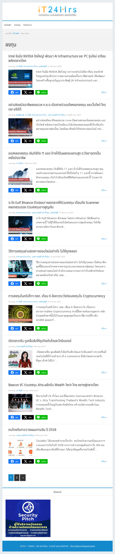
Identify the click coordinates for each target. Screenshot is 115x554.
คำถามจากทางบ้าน (30, 66)
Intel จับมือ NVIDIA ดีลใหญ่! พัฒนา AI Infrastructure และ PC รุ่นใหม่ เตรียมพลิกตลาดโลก (57, 58)
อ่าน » (104, 92)
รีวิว (67, 546)
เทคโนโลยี (43, 66)
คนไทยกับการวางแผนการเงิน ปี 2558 (32, 429)
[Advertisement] (80, 518)
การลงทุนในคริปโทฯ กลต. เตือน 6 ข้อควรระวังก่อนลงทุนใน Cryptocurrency (56, 296)
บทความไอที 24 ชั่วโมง (56, 115)
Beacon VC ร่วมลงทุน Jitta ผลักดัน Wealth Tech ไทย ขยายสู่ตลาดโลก (53, 385)
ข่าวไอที (19, 66)
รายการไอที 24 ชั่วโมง (24, 347)
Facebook (20, 115)
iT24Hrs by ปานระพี (57, 11)
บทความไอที (60, 546)
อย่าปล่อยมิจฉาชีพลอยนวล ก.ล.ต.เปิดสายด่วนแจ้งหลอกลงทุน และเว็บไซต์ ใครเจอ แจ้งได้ (57, 106)
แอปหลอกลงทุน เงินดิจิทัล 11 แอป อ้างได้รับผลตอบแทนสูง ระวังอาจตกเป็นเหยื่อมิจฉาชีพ (54, 155)
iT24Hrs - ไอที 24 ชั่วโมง (38, 546)
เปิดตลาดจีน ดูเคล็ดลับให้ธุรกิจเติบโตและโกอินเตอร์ (39, 341)
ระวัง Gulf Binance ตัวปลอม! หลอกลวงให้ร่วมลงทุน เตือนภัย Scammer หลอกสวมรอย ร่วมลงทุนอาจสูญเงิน (53, 204)
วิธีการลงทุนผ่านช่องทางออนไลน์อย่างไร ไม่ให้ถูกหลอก (42, 251)
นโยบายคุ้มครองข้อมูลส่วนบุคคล (82, 546)
